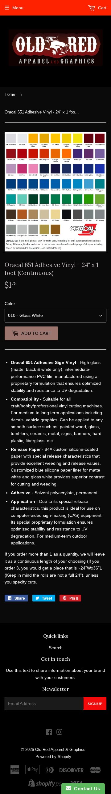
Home (10, 94)
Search (56, 647)
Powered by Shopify (53, 756)
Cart (101, 7)
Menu (17, 7)
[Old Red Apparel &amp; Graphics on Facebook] (49, 732)
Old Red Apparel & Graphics (60, 749)
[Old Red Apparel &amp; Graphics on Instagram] (59, 732)
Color (10, 303)
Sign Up (95, 703)
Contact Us (85, 788)
